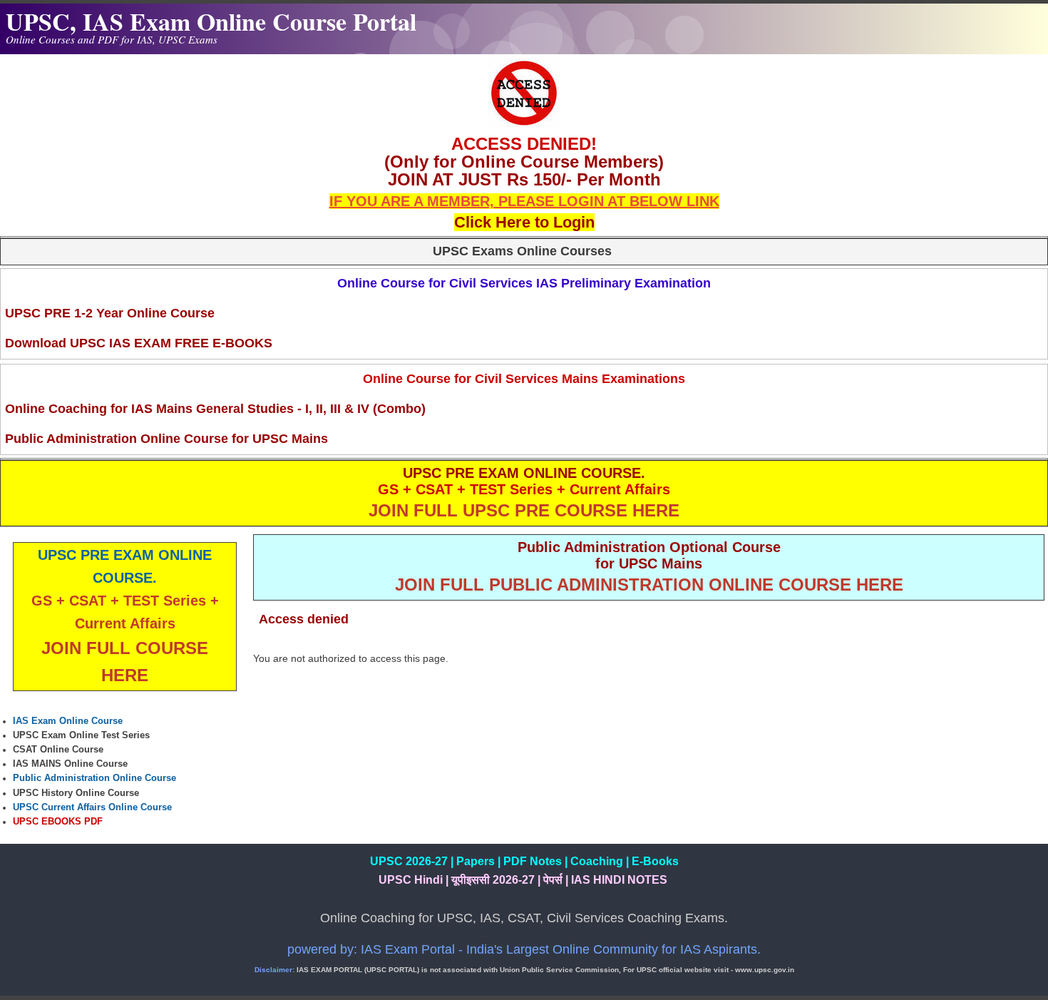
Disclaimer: (274, 970)
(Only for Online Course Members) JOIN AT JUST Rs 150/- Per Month (524, 170)
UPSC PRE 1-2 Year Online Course (110, 313)
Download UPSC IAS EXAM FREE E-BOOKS (138, 343)
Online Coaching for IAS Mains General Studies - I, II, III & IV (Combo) (215, 409)
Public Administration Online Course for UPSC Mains (166, 439)
